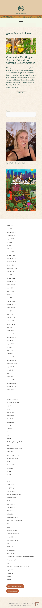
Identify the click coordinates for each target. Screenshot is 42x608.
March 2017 (10, 350)
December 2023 (11, 281)
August (9, 406)
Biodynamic (10, 415)
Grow (8, 461)
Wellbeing (10, 573)
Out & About (10, 501)
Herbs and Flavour (12, 465)
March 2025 (10, 252)
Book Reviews (11, 419)
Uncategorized (11, 560)
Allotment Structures (13, 402)
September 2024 (12, 268)
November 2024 (11, 262)
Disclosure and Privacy (15, 586)
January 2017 (10, 357)
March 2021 (10, 314)
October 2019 (11, 324)
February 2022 (11, 301)
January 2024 (11, 278)
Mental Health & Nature (14, 494)
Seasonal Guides (12, 530)
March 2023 (10, 291)
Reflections (10, 524)
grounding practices (13, 455)
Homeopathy (11, 468)
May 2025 (10, 248)
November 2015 (11, 386)
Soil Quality (10, 547)
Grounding (10, 452)
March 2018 (10, 331)
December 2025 (11, 232)
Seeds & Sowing (11, 537)
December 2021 (11, 304)
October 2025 (11, 235)
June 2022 (10, 294)
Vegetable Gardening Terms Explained (18, 566)
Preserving (10, 511)
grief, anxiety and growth (14, 448)
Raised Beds (10, 514)
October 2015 (11, 390)
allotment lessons (12, 399)
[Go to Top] (37, 604)
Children (9, 425)
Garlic (8, 445)
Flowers (9, 432)
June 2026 (10, 226)
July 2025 (9, 242)
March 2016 (10, 376)
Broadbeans (10, 422)
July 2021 (9, 311)
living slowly (10, 488)
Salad (8, 527)
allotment (10, 396)
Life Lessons (10, 484)
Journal (9, 474)
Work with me (12, 591)
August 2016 (10, 367)
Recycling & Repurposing (14, 520)
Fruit (8, 435)
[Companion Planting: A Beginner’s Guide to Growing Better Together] (21, 46)
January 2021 (10, 321)
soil (8, 543)
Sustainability (11, 553)
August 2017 (10, 344)
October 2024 (11, 265)
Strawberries (11, 550)
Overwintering (11, 504)
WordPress (27, 605)
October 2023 (11, 285)
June (8, 481)
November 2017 (11, 340)
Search (8, 111)
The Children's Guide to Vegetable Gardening (20, 557)
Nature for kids (11, 497)
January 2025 (11, 255)
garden (9, 438)
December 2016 (11, 360)
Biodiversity (10, 412)
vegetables (10, 570)
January (9, 471)
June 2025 (10, 245)
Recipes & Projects (12, 517)
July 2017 (9, 347)
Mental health (11, 491)
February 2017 (11, 353)
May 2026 (10, 229)
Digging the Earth (16, 603)
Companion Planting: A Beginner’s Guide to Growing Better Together (20, 60)
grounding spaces (12, 458)
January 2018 (11, 334)
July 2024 (9, 275)
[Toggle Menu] (21, 25)
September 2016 (12, 363)
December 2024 (11, 258)
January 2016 (11, 380)
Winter (9, 579)
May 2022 (9, 298)
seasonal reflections (13, 534)
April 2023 (10, 288)
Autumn (9, 409)
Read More (21, 93)
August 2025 (10, 239)
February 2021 (11, 317)
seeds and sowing (12, 540)
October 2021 (11, 308)
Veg (8, 563)
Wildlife (9, 576)
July (8, 478)
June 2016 (10, 370)
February (9, 429)
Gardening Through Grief (14, 442)
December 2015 (11, 383)
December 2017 (11, 337)
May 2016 (9, 373)
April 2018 (10, 327)
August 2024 (10, 271)
